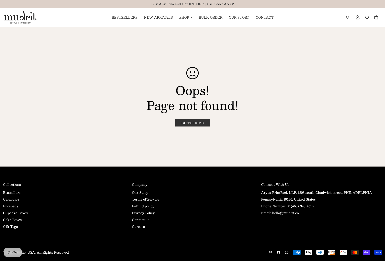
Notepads (10, 206)
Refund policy (143, 206)
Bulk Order (210, 17)
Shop (184, 17)
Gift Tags (10, 226)
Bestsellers (125, 17)
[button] (376, 17)
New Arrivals (158, 17)
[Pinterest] (270, 252)
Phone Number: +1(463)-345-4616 (287, 206)
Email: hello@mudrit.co (280, 213)
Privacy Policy (143, 213)
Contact (265, 17)
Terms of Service (145, 199)
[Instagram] (286, 252)
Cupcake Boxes (15, 213)
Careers (138, 226)
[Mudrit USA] (20, 17)
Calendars (11, 199)
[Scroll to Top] (377, 239)
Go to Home (192, 122)
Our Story (239, 17)
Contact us (140, 219)
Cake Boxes (12, 219)
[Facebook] (278, 252)
